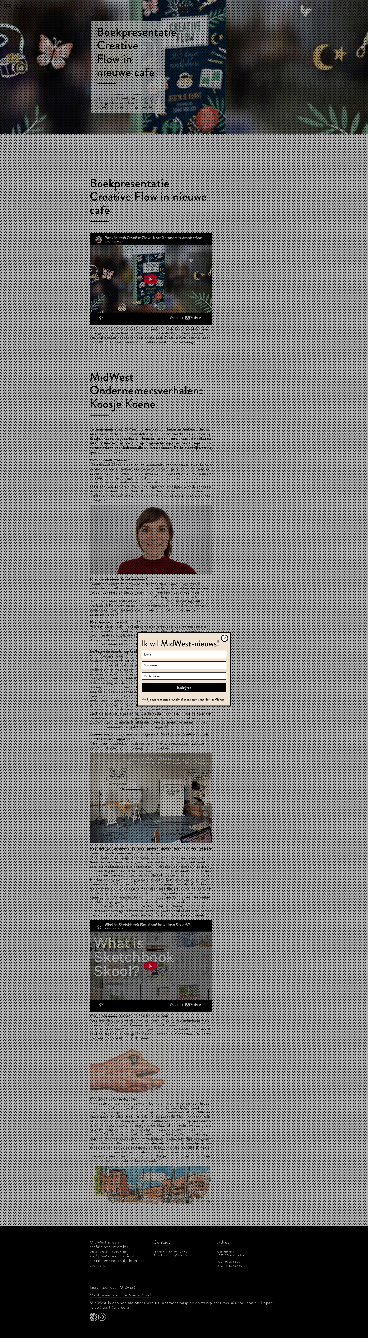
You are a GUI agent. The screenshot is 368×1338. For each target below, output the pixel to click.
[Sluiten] (224, 638)
